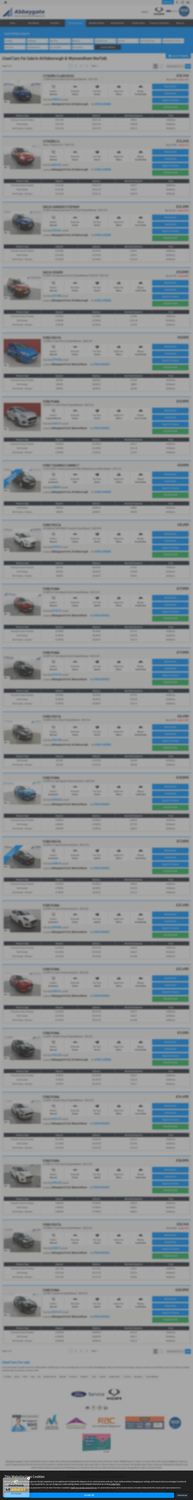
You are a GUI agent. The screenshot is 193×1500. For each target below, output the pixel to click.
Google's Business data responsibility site (84, 1488)
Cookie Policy (115, 1484)
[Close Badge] (28, 1478)
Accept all (89, 1495)
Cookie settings (182, 1495)
